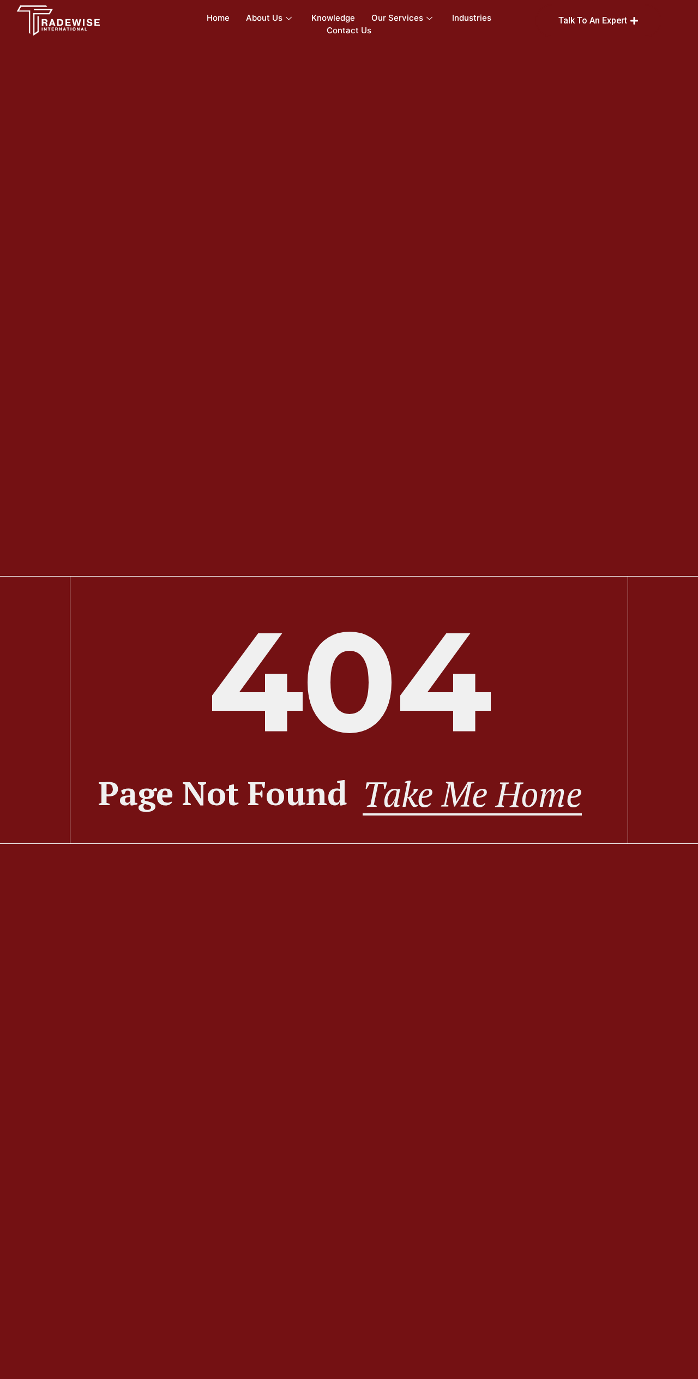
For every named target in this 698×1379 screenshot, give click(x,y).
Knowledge (333, 18)
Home (218, 18)
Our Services (397, 18)
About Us (264, 18)
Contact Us (349, 30)
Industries (471, 18)
